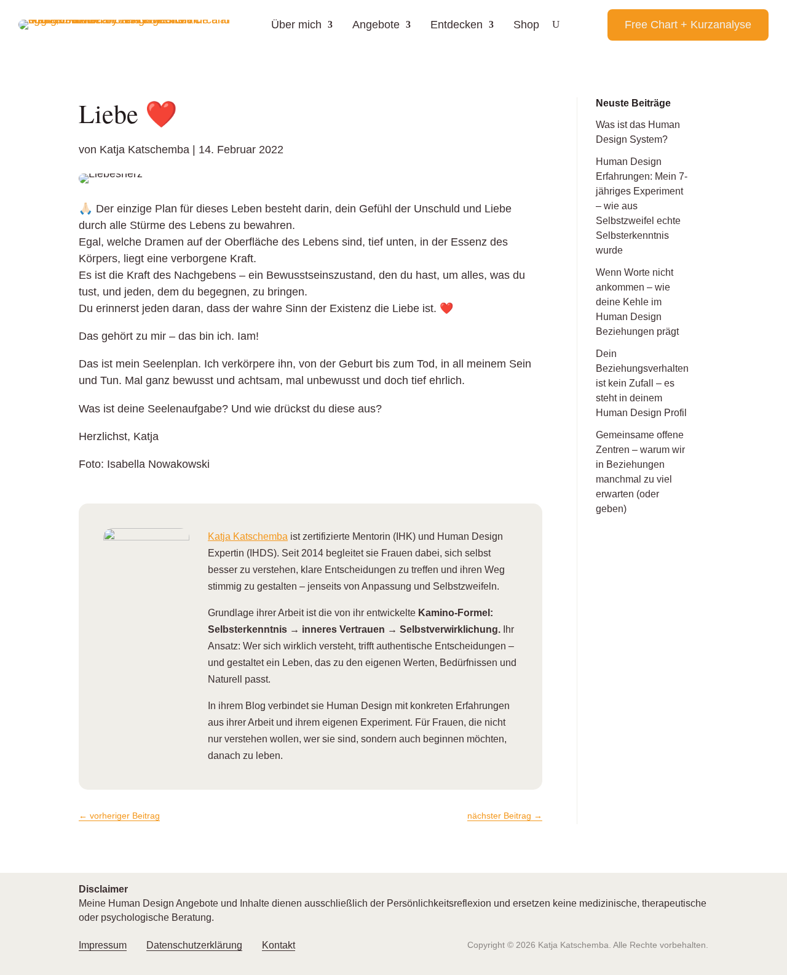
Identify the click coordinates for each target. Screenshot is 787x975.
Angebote (376, 24)
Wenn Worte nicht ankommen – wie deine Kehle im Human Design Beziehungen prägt (637, 302)
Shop (526, 24)
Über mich (296, 24)
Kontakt (278, 945)
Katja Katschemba (144, 149)
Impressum (103, 945)
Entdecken (456, 24)
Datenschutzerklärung (194, 945)
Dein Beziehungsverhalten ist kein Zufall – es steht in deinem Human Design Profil (642, 383)
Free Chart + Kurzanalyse (688, 24)
